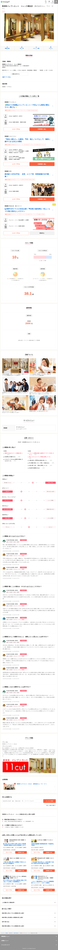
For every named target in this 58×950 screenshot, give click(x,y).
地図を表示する (16, 74)
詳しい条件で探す (51, 805)
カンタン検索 (49, 801)
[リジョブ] (5, 2)
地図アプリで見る (6, 77)
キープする (17, 129)
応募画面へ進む (42, 129)
